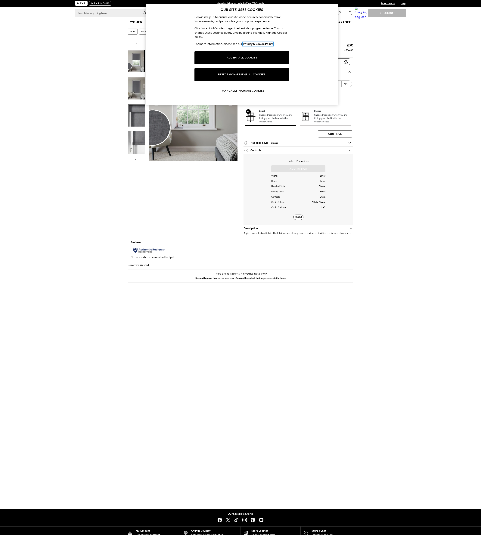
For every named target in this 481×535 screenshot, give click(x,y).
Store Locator (388, 3)
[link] (350, 13)
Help (403, 3)
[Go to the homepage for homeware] (100, 3)
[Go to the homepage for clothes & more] (81, 3)
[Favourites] (338, 13)
